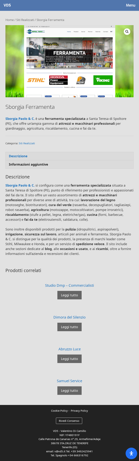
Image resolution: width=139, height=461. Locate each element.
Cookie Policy (59, 410)
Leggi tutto (69, 295)
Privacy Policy (79, 410)
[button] (127, 31)
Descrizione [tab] (18, 156)
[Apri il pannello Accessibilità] (131, 453)
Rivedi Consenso (69, 420)
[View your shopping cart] (111, 5)
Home (9, 20)
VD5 (7, 5)
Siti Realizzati (25, 20)
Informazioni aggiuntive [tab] (28, 164)
